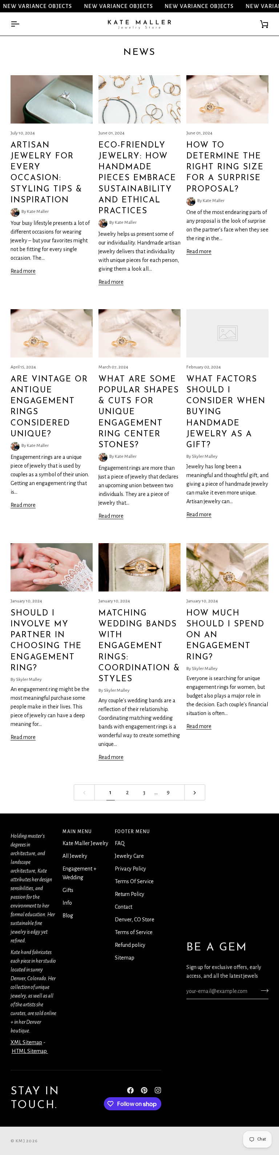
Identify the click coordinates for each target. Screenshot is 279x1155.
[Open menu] (21, 24)
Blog (67, 915)
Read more (23, 271)
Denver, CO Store (134, 919)
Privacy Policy (130, 869)
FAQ (120, 843)
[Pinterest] (144, 1090)
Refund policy (130, 945)
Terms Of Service (134, 881)
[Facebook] (130, 1090)
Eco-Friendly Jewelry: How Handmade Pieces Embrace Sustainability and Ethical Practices (137, 178)
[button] (34, 830)
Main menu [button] (77, 831)
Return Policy (129, 894)
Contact (123, 907)
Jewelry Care (129, 856)
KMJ (20, 1140)
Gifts (67, 890)
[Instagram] (158, 1090)
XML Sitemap (26, 1042)
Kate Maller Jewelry (85, 843)
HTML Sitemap (30, 1051)
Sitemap (124, 958)
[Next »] (194, 792)
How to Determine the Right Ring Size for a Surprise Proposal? (225, 167)
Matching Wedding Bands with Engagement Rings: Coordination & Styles (139, 646)
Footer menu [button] (132, 831)
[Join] (262, 990)
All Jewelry (74, 856)
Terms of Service (134, 932)
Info (67, 903)
